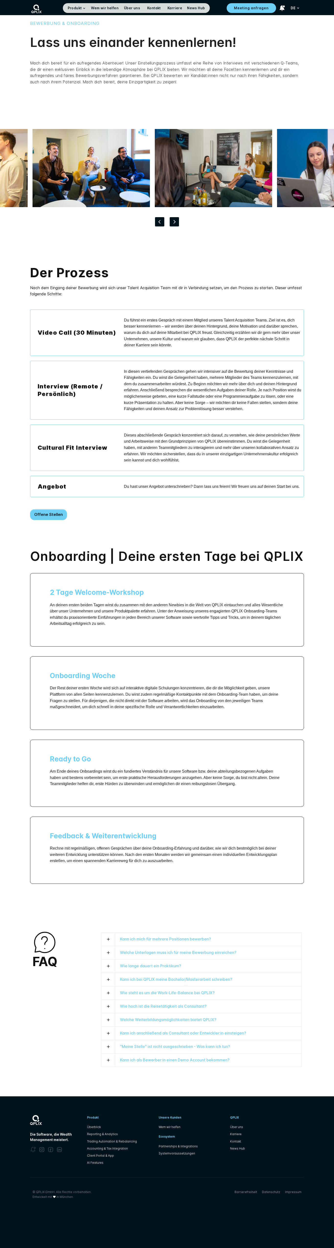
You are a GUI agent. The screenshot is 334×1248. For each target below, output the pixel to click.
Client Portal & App (100, 1155)
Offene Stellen (48, 514)
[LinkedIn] (59, 1149)
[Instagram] (42, 1149)
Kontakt (154, 8)
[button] (77, 8)
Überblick (94, 1127)
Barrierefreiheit (245, 1192)
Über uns (132, 8)
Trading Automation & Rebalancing (112, 1141)
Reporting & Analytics (102, 1134)
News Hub (196, 8)
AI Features (95, 1162)
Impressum (293, 1192)
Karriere (174, 8)
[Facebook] (51, 1149)
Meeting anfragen (251, 8)
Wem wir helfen (105, 8)
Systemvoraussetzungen (177, 1153)
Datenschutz (271, 1192)
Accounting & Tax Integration (107, 1148)
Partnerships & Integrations (178, 1146)
